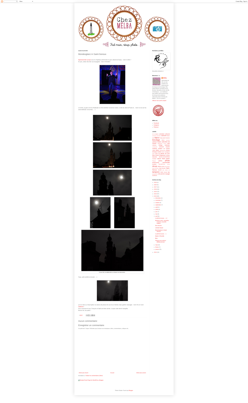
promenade (166, 162)
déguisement (163, 150)
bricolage (156, 140)
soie (163, 170)
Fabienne (80, 306)
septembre (158, 205)
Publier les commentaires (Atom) (94, 375)
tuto (169, 172)
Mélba (165, 78)
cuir (164, 148)
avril (156, 216)
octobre (157, 202)
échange (154, 152)
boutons (168, 137)
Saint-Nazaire (162, 168)
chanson (154, 145)
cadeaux (154, 142)
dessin (168, 150)
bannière (159, 135)
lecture (157, 155)
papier (168, 158)
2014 (155, 194)
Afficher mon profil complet (159, 100)
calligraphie (159, 143)
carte (168, 143)
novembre (158, 200)
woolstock (154, 175)
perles (160, 160)
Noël (163, 158)
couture (154, 148)
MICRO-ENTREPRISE (164, 157)
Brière (163, 140)
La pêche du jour (164, 153)
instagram (167, 151)
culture (153, 150)
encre (163, 151)
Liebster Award (159, 227)
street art (167, 170)
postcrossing (155, 162)
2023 (155, 182)
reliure (159, 166)
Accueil (112, 372)
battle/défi (163, 135)
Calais (159, 142)
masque (168, 155)
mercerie (154, 157)
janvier (157, 249)
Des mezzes (158, 225)
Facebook (156, 123)
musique (154, 158)
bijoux (157, 138)
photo (167, 161)
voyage (167, 174)
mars (156, 245)
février (157, 247)
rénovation (167, 166)
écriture (159, 152)
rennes (163, 166)
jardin (153, 153)
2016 (155, 189)
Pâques (154, 160)
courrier (168, 147)
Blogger (131, 390)
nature (159, 158)
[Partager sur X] (90, 315)
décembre (158, 198)
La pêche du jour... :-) (160, 234)
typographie (155, 174)
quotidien (154, 164)
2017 (155, 187)
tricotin (165, 172)
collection (167, 145)
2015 (155, 191)
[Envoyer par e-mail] (87, 315)
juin (156, 211)
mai (156, 214)
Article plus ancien (141, 372)
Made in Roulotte (159, 236)
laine (153, 155)
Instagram (156, 125)
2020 (155, 184)
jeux (156, 153)
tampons (156, 172)
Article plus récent (83, 372)
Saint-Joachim (155, 168)
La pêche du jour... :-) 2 (161, 218)
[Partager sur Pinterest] (94, 315)
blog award (163, 137)
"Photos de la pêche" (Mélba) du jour (160, 241)
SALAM (159, 170)
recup (168, 164)
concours (161, 147)
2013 (155, 196)
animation (161, 134)
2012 (155, 252)
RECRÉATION (162, 164)
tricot (162, 172)
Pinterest (156, 127)
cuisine (168, 148)
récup (154, 166)
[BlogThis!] (89, 315)
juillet (156, 209)
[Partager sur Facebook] (92, 315)
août (156, 207)
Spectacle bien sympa (84, 60)
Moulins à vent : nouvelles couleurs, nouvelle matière (162, 222)
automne (154, 135)
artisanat (167, 134)
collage (160, 145)
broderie (168, 140)
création (160, 148)
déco (157, 150)
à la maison (155, 134)
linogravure (162, 155)
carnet (164, 143)
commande (154, 146)
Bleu (156, 238)
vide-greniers (161, 174)
